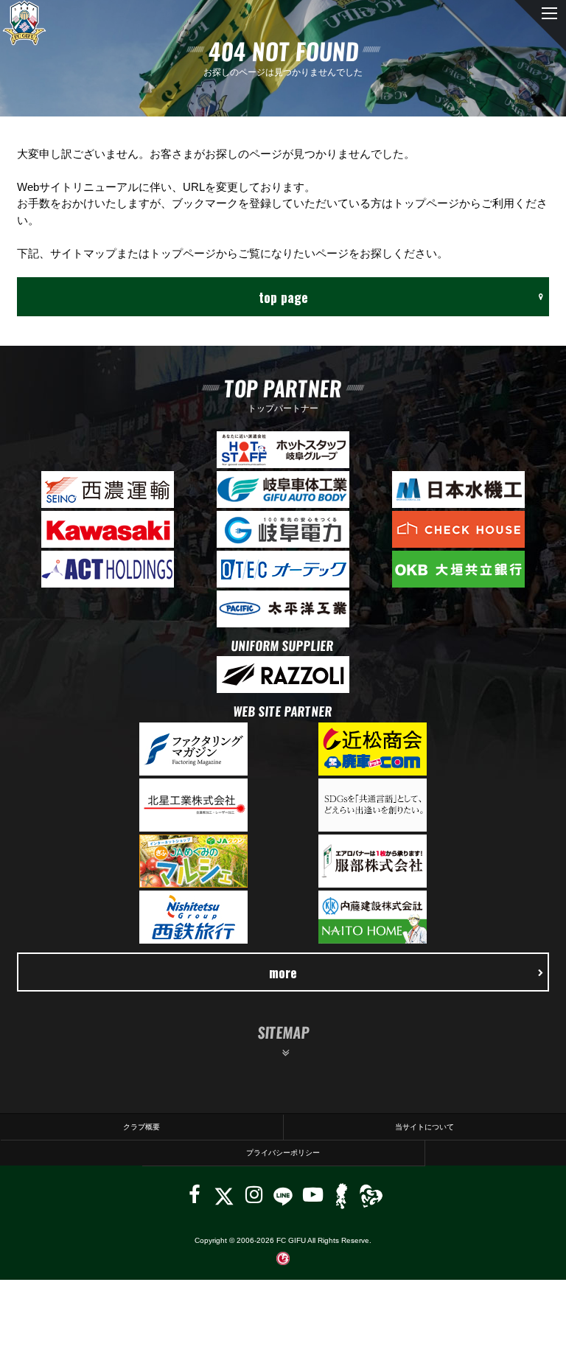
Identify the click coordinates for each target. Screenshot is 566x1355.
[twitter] (224, 1194)
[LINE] (283, 1194)
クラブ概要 (141, 1127)
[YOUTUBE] (313, 1194)
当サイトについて (424, 1127)
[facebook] (194, 1194)
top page (283, 297)
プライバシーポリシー (283, 1153)
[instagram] (253, 1194)
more (283, 972)
